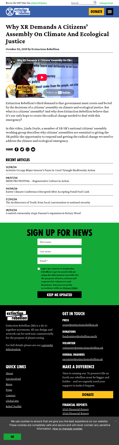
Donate (96, 11)
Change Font (106, 3)
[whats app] (27, 149)
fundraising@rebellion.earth (79, 336)
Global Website (39, 2)
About (9, 373)
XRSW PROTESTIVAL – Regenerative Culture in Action (37, 179)
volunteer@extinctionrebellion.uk (82, 347)
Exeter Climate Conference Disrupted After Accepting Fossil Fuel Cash (47, 190)
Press (9, 389)
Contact (10, 395)
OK (12, 436)
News (9, 384)
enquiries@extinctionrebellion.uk (82, 359)
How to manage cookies (67, 428)
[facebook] (16, 149)
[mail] (33, 149)
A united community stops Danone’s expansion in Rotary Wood (43, 211)
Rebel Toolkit (13, 406)
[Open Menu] (109, 11)
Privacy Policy (70, 288)
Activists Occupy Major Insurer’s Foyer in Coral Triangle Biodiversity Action (50, 168)
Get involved (13, 378)
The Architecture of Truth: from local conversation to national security (48, 201)
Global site (12, 400)
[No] (115, 420)
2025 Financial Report (75, 409)
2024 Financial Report (75, 413)
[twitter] (22, 149)
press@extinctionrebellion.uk (80, 324)
